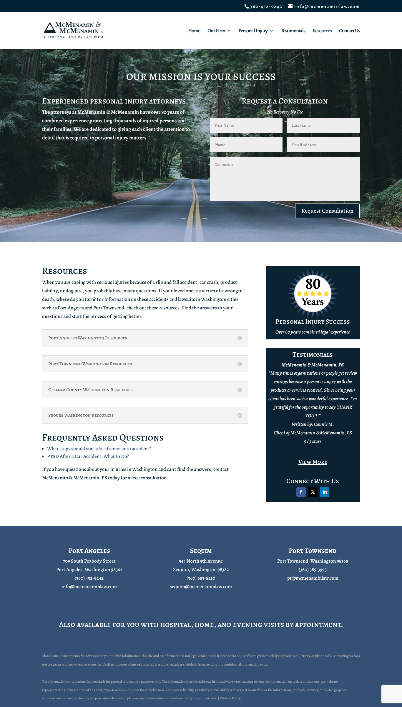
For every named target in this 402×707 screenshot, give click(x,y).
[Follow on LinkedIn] (324, 492)
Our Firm (216, 31)
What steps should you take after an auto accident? (99, 448)
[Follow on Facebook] (301, 492)
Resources (322, 31)
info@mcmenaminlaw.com (89, 586)
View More (312, 462)
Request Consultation (327, 211)
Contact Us (349, 31)
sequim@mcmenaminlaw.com (201, 586)
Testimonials (293, 31)
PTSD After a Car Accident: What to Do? (88, 456)
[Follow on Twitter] (313, 492)
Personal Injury (253, 31)
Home (194, 31)
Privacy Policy (230, 698)
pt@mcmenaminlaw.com (312, 578)
